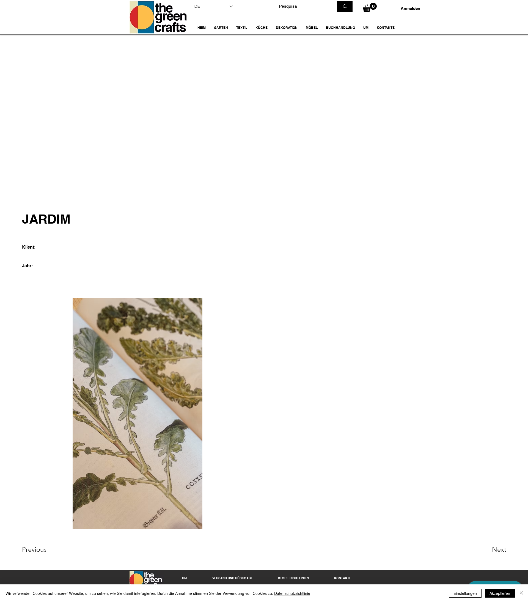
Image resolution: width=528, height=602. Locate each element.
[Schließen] (521, 593)
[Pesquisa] (345, 6)
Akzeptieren (500, 593)
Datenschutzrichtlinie (292, 593)
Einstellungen (465, 593)
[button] (221, 28)
